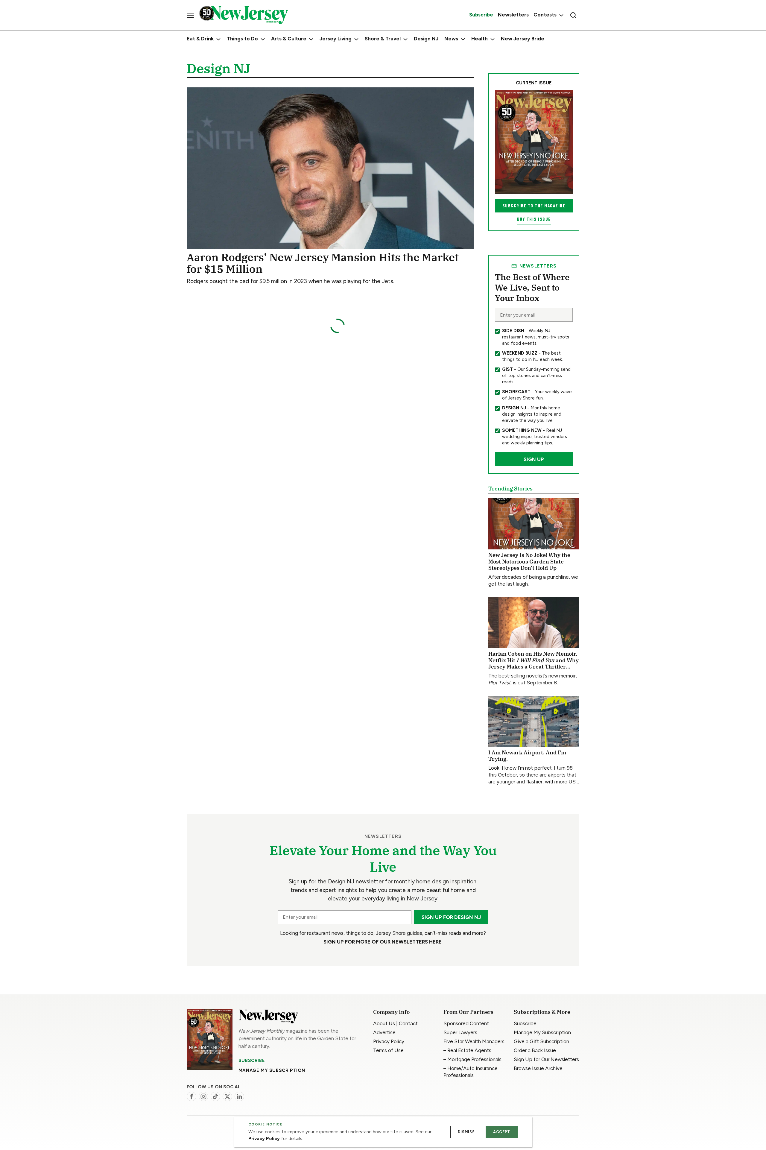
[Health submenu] (492, 39)
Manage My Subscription (271, 1070)
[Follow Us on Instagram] (203, 1096)
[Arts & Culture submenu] (311, 39)
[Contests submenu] (560, 15)
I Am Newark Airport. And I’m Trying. (527, 755)
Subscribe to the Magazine (534, 205)
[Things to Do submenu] (262, 39)
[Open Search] (573, 15)
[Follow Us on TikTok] (215, 1096)
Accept (501, 1132)
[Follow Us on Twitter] (227, 1096)
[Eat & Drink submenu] (218, 39)
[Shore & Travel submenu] (405, 39)
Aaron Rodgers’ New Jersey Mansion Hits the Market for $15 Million (323, 263)
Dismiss (466, 1132)
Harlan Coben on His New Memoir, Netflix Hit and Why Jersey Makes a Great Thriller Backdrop (533, 663)
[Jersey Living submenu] (356, 39)
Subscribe (251, 1060)
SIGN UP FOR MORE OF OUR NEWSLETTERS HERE (382, 942)
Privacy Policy (264, 1138)
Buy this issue (534, 219)
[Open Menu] (190, 15)
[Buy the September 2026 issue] (534, 142)
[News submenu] (462, 39)
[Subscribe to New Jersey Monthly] (209, 1039)
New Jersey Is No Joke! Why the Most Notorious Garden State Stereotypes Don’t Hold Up (529, 561)
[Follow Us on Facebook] (191, 1096)
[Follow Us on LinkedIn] (239, 1096)
